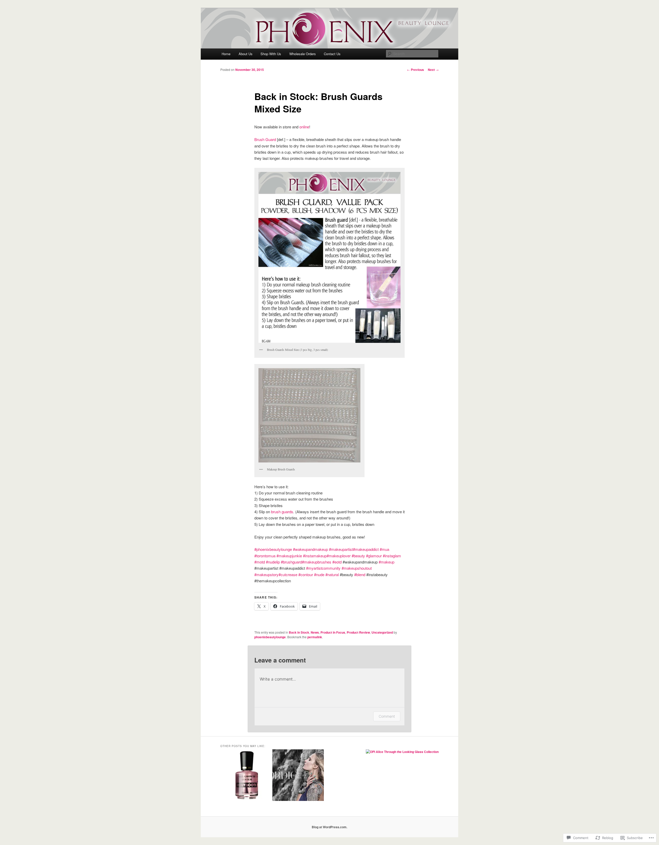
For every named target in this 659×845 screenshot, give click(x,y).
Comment (387, 716)
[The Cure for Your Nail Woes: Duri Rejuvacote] (246, 775)
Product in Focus (332, 632)
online (304, 126)
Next (433, 69)
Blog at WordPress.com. (329, 827)
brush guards (282, 511)
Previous (415, 69)
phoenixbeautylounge (270, 637)
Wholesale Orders (302, 53)
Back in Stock (299, 632)
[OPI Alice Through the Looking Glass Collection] (402, 752)
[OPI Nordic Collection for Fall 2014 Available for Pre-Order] (298, 775)
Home (226, 53)
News (315, 632)
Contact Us (332, 53)
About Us (246, 53)
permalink (314, 637)
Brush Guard (265, 139)
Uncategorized (382, 632)
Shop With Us (271, 53)
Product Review (358, 632)
